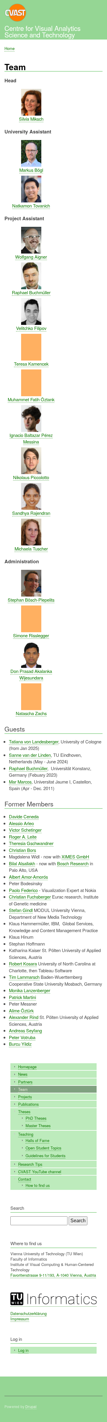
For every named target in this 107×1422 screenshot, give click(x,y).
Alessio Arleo (21, 823)
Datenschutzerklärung (28, 1313)
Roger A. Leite (23, 836)
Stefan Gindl (21, 910)
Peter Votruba (22, 1037)
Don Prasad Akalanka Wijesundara (31, 674)
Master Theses (38, 1125)
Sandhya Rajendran (31, 513)
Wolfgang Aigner (31, 257)
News (22, 1074)
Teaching (25, 1134)
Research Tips (30, 1164)
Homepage (27, 1066)
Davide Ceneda (24, 816)
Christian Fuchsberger (30, 897)
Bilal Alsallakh (22, 863)
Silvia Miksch (31, 119)
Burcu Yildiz (20, 1044)
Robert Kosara (23, 963)
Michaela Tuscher (31, 548)
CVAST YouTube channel (39, 1171)
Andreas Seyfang (25, 1030)
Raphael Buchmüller (31, 292)
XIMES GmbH (75, 856)
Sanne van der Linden (30, 755)
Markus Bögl (31, 170)
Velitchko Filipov (31, 328)
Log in (23, 1350)
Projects (25, 1096)
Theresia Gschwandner (31, 843)
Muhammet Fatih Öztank (31, 399)
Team (23, 1089)
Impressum (19, 1319)
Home (9, 48)
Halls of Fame (37, 1140)
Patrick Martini (22, 997)
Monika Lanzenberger (29, 990)
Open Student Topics (43, 1148)
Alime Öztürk (21, 1010)
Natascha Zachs (31, 713)
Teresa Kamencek (31, 364)
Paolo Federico (23, 890)
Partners (25, 1082)
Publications (28, 1104)
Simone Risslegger (31, 635)
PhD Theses (36, 1118)
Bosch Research (73, 863)
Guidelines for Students (45, 1155)
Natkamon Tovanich (31, 205)
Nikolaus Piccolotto (31, 477)
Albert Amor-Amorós (28, 877)
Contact (24, 1179)
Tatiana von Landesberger (33, 741)
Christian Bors (22, 850)
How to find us (38, 1185)
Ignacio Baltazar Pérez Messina (31, 438)
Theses (24, 1111)
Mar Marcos (20, 781)
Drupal (31, 1406)
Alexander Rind (23, 1017)
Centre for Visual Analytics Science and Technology (42, 31)
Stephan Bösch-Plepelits (31, 600)
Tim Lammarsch (24, 977)
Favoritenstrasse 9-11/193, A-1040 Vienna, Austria (53, 1275)
